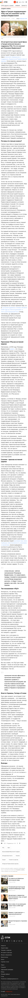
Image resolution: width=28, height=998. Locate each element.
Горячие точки (5, 961)
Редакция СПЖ (23, 18)
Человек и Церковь (6, 950)
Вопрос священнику (6, 955)
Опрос (2, 965)
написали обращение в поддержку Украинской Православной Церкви (14, 59)
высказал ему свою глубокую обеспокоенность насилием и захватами (14, 543)
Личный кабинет (5, 974)
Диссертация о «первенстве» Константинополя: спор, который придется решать (17, 897)
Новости (3, 945)
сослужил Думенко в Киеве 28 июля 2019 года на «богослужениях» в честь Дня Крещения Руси (14, 310)
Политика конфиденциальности (9, 978)
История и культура (6, 952)
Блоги (2, 959)
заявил (12, 349)
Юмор (2, 972)
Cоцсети (3, 967)
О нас (2, 976)
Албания (17, 5)
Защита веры (6, 8)
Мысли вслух (4, 957)
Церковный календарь (7, 969)
